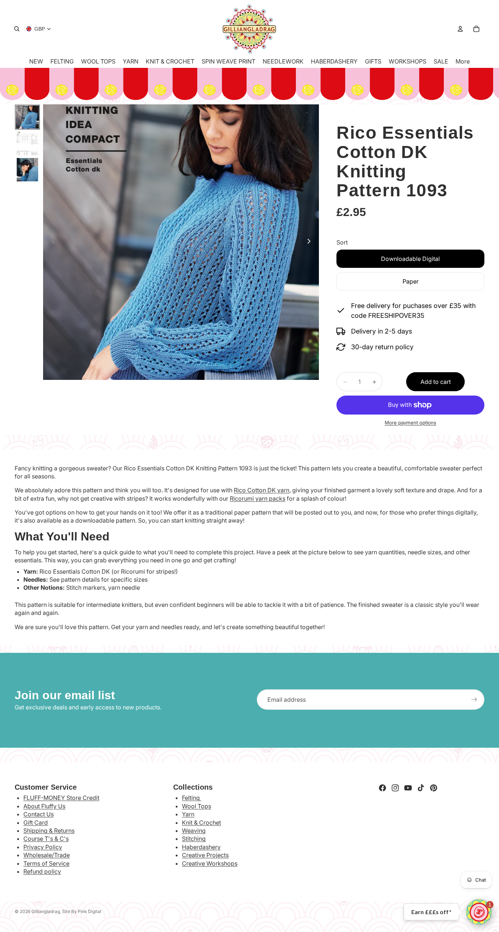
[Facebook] (382, 787)
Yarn (188, 814)
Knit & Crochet (201, 822)
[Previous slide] (51, 242)
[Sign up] (474, 699)
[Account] (460, 29)
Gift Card (35, 822)
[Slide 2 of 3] (27, 143)
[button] (479, 912)
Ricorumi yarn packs (257, 498)
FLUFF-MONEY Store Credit (61, 797)
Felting (191, 797)
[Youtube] (408, 787)
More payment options (410, 422)
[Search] (17, 29)
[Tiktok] (420, 787)
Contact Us (38, 814)
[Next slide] (311, 242)
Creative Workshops (209, 863)
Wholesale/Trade (46, 855)
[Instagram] (395, 787)
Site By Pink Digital (81, 911)
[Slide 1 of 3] (27, 117)
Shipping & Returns (49, 830)
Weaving (194, 830)
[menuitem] (462, 61)
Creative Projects (205, 855)
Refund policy (42, 871)
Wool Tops (196, 806)
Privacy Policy (42, 847)
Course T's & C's (46, 838)
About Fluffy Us (44, 806)
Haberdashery (201, 847)
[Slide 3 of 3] (27, 169)
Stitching (194, 838)
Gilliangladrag (45, 911)
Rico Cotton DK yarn (261, 490)
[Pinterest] (433, 787)
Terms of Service (46, 863)
